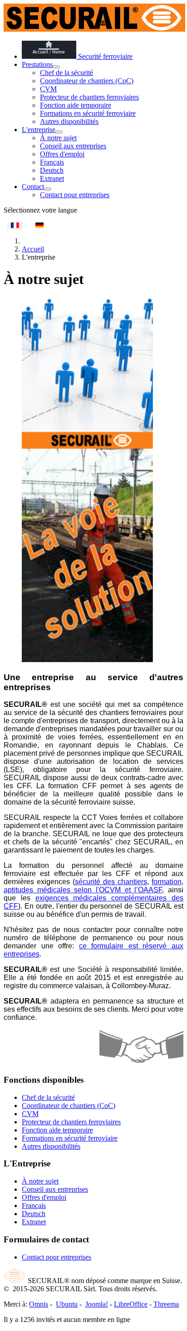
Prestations (37, 64)
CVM (48, 89)
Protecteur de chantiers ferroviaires (89, 97)
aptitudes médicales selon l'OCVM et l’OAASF (83, 890)
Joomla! (96, 1304)
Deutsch (52, 170)
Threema (166, 1304)
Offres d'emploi (62, 154)
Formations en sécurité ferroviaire (88, 113)
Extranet (52, 178)
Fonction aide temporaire (75, 105)
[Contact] (47, 189)
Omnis (38, 1304)
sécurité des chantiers (111, 882)
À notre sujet (58, 138)
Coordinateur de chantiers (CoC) (86, 81)
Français (52, 162)
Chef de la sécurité (66, 72)
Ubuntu (67, 1304)
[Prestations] (56, 67)
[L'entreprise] (59, 132)
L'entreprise (38, 129)
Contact (33, 186)
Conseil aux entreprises (73, 146)
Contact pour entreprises (74, 195)
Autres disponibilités (69, 121)
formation (167, 882)
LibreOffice (131, 1304)
